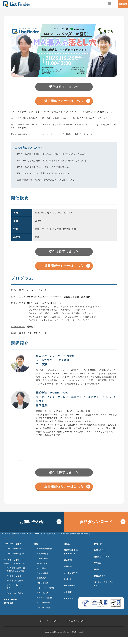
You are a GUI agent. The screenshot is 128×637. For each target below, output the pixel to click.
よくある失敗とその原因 (15, 586)
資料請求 (123, 4)
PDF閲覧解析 (42, 583)
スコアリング (42, 593)
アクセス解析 (42, 573)
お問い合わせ (32, 521)
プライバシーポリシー (51, 621)
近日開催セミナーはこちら (64, 101)
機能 (36, 544)
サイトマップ (70, 598)
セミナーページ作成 (45, 588)
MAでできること (13, 576)
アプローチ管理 (43, 603)
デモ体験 (98, 563)
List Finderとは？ (12, 544)
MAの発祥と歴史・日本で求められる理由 (15, 569)
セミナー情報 (70, 586)
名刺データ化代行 (44, 549)
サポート (68, 579)
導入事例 (68, 560)
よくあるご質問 (71, 573)
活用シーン (69, 566)
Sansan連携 (42, 563)
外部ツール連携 (43, 608)
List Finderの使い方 (15, 554)
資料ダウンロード (96, 521)
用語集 (97, 569)
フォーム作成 (42, 559)
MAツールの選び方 (14, 593)
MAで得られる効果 (14, 581)
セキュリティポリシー (77, 621)
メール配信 (41, 568)
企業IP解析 (41, 578)
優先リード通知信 (44, 598)
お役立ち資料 (100, 576)
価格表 (67, 544)
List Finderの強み (14, 549)
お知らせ (98, 544)
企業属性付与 (42, 554)
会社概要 (68, 592)
